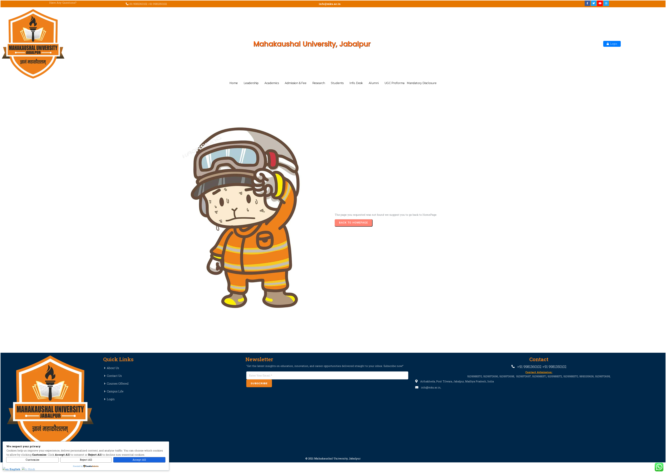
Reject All (86, 459)
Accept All (139, 459)
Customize (32, 459)
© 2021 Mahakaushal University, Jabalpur (333, 458)
